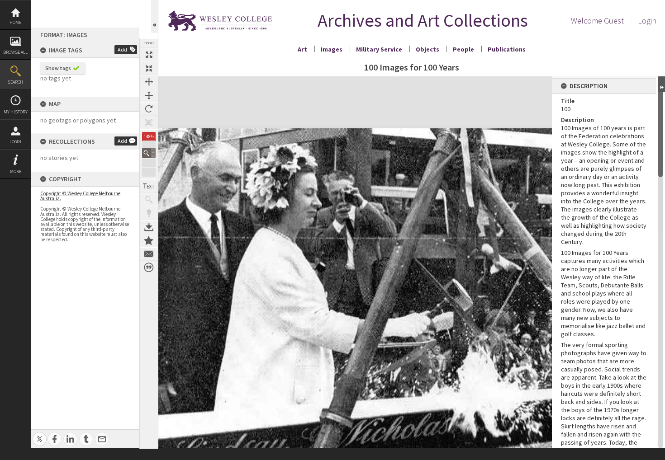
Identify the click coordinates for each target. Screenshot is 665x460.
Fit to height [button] (149, 95)
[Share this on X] (40, 434)
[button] (149, 153)
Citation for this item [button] (149, 267)
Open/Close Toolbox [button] (154, 16)
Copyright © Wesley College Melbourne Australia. (80, 196)
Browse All (15, 52)
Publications (507, 49)
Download (149, 227)
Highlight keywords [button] (149, 213)
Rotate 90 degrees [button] (149, 109)
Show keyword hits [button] (149, 200)
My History (16, 112)
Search (15, 82)
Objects (427, 49)
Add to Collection (149, 240)
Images (331, 49)
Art (302, 49)
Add (122, 49)
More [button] (15, 171)
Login (15, 142)
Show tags (58, 68)
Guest (614, 20)
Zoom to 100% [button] (149, 122)
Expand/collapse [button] (661, 84)
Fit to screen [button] (149, 68)
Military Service (379, 49)
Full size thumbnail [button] (149, 54)
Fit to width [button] (149, 82)
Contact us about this (149, 254)
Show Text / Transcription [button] (149, 186)
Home (15, 22)
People (463, 49)
